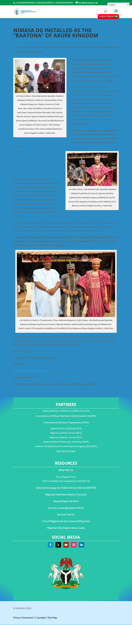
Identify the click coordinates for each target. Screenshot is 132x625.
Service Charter (66, 514)
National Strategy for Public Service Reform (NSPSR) (66, 487)
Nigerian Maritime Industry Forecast (66, 494)
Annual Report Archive (66, 501)
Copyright (40, 617)
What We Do (65, 470)
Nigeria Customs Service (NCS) (66, 432)
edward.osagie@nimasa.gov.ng (29, 370)
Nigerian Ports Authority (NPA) (66, 428)
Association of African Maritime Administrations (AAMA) (66, 415)
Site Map (52, 617)
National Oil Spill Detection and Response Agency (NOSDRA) (66, 446)
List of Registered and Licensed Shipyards (66, 521)
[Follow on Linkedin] (81, 545)
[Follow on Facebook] (50, 545)
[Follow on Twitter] (58, 545)
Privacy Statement (23, 617)
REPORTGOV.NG (66, 451)
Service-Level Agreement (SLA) (66, 507)
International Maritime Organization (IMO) (66, 422)
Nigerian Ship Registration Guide (66, 527)
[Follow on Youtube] (66, 545)
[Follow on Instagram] (73, 545)
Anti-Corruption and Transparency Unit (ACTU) (66, 481)
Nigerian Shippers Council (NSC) (66, 437)
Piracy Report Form (66, 476)
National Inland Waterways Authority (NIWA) (66, 441)
